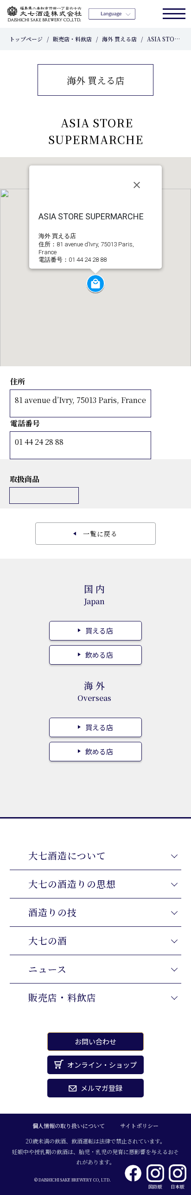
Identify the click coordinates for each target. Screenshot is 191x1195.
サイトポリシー (139, 1125)
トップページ (26, 39)
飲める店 (99, 655)
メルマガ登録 (101, 1088)
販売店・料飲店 (72, 39)
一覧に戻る (100, 533)
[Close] (137, 185)
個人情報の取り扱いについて (68, 1125)
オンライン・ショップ (102, 1065)
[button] (95, 283)
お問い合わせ (95, 1041)
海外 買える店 (119, 39)
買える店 (99, 630)
